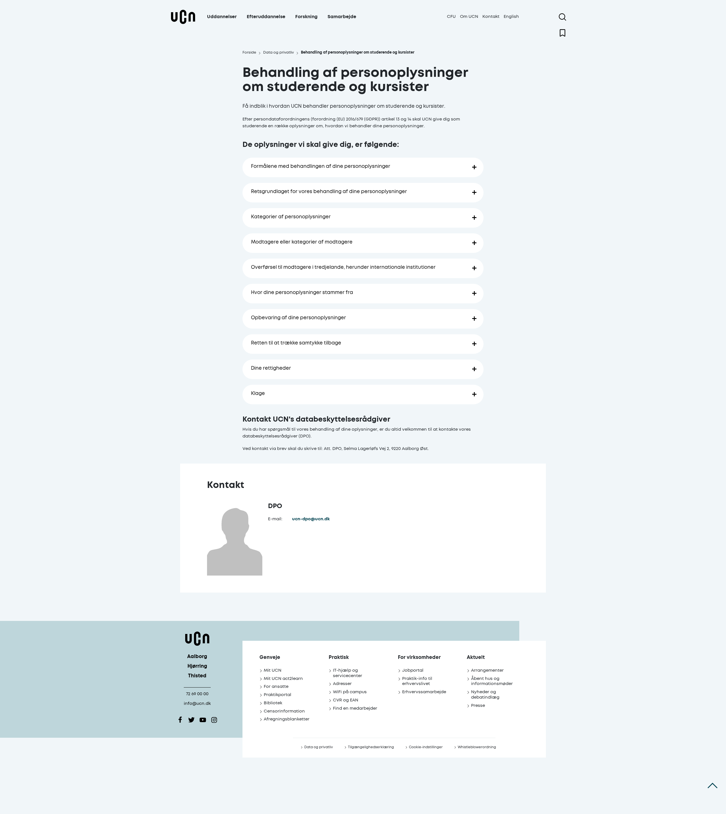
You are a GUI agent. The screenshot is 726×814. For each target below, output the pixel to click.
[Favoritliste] (562, 33)
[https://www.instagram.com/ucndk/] (214, 720)
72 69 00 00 (197, 694)
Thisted (197, 676)
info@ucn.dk (197, 703)
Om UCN (469, 16)
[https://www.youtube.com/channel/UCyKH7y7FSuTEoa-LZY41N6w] (203, 720)
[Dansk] (183, 24)
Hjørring (197, 666)
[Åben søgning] (562, 17)
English (511, 16)
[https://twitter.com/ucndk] (191, 720)
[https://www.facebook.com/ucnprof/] (180, 720)
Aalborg (197, 656)
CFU (451, 16)
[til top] (712, 785)
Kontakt (490, 16)
